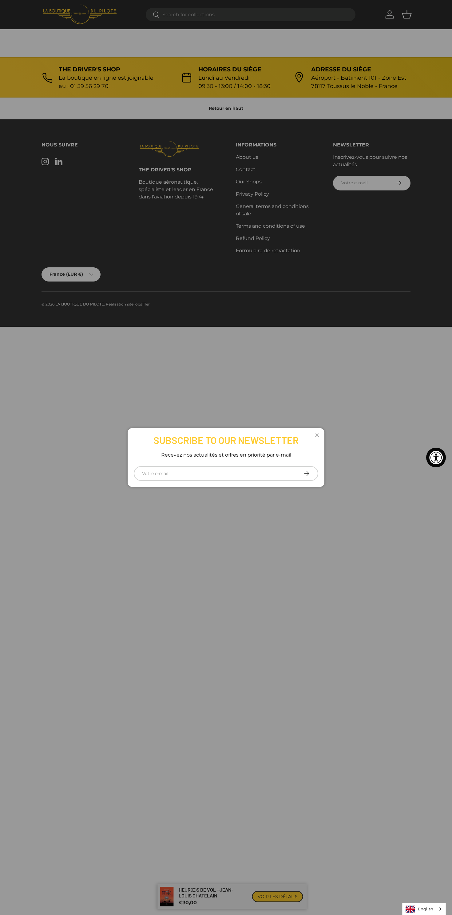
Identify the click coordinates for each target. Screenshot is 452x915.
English (425, 908)
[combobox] (424, 909)
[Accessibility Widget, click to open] (436, 457)
